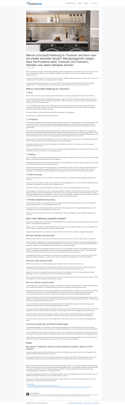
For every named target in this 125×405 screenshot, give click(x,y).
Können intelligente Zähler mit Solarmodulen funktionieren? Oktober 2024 (43, 385)
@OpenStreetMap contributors (75, 403)
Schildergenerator (88, 403)
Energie (80, 3)
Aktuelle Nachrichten (70, 3)
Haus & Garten (94, 3)
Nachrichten (96, 403)
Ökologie (86, 3)
